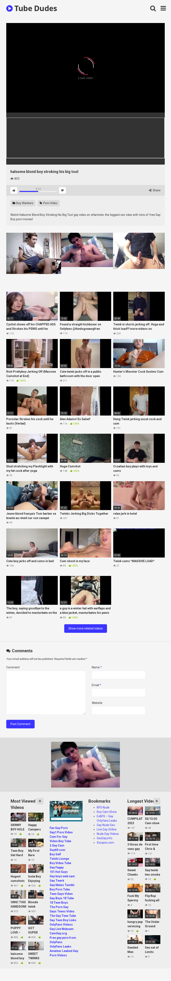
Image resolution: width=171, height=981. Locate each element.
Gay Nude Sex (106, 825)
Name (97, 667)
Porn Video (50, 203)
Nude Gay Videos (108, 833)
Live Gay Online (107, 829)
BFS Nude (103, 807)
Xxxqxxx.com (105, 842)
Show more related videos (85, 628)
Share (156, 190)
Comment (13, 667)
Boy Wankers (24, 203)
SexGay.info (104, 838)
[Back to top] (157, 968)
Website (97, 703)
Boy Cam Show (107, 811)
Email (96, 685)
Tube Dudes (35, 8)
